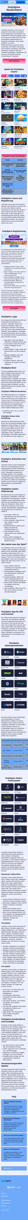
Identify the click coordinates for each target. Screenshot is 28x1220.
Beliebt (3, 76)
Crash (16, 76)
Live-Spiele (9, 76)
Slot (23, 76)
